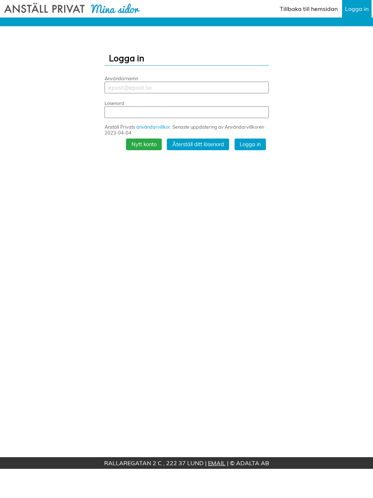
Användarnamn (121, 78)
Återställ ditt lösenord (198, 144)
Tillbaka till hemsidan (309, 8)
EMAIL (216, 463)
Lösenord (114, 103)
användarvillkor (153, 127)
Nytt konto (144, 144)
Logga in (357, 8)
